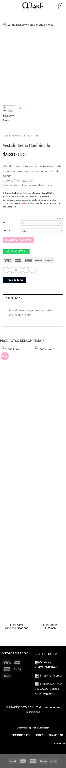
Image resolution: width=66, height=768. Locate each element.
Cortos (33, 135)
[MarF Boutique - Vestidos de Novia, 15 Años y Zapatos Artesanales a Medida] (33, 6)
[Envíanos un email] (19, 270)
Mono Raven (50, 624)
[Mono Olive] (16, 483)
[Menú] (5, 6)
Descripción (14, 298)
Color (6, 230)
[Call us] (26, 270)
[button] (17, 252)
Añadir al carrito (18, 240)
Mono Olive (16, 624)
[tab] (33, 298)
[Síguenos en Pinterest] (33, 270)
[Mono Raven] (50, 483)
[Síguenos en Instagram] (13, 270)
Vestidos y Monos (14, 135)
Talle (6, 223)
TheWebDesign (41, 727)
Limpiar (59, 218)
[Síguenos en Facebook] (6, 270)
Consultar (18, 251)
